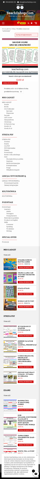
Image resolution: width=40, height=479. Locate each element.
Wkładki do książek (12, 170)
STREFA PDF (6, 139)
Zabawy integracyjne (11, 185)
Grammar (9, 224)
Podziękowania (11, 165)
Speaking (9, 227)
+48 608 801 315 (10, 2)
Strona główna (6, 29)
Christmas (7, 122)
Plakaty (6, 150)
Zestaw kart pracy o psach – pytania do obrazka (26, 374)
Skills (6, 222)
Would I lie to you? (26, 301)
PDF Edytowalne (9, 148)
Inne (5, 157)
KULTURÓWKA (7, 196)
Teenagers (10, 214)
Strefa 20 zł (8, 128)
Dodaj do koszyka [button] (10, 83)
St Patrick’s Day (9, 124)
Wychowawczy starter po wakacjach (24, 328)
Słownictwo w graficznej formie (23, 402)
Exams (6, 144)
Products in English (11, 220)
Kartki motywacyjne (13, 163)
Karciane (9, 111)
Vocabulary (10, 229)
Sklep (14, 29)
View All (7, 255)
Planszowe (10, 113)
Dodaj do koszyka (25, 267)
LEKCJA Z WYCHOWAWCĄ (10, 181)
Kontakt (20, 5)
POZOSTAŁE (6, 207)
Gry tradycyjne (9, 109)
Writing (9, 231)
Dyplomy (9, 161)
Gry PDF (7, 146)
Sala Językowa (9, 120)
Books (6, 107)
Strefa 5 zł (7, 126)
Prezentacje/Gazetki (11, 183)
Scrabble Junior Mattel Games (25, 261)
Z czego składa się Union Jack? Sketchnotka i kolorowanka (26, 358)
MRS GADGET (6, 102)
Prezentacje (8, 152)
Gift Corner (8, 118)
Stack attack (24, 288)
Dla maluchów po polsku (14, 159)
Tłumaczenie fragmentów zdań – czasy (26, 437)
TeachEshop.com (20, 13)
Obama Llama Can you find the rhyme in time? (26, 275)
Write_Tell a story (26, 451)
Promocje (5, 242)
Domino (7, 142)
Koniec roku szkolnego (12, 155)
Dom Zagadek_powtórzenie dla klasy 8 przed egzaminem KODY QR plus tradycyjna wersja (28, 420)
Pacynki (7, 115)
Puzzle (6, 104)
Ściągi (8, 168)
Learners (7, 209)
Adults (8, 211)
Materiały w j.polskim (11, 218)
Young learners (11, 216)
